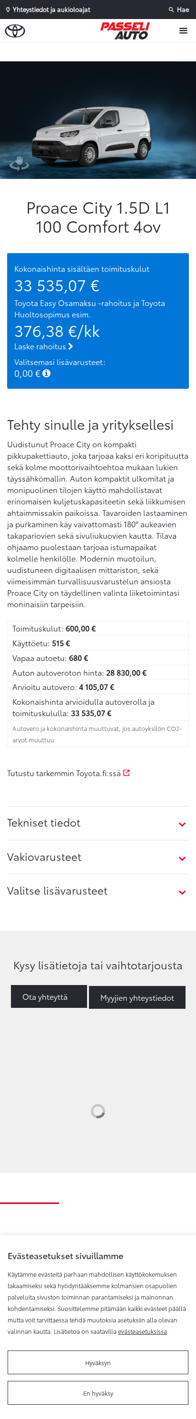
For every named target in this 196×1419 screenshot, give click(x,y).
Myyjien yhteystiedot (137, 997)
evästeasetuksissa (142, 1331)
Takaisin (100, 52)
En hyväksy (98, 1393)
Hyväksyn (98, 1362)
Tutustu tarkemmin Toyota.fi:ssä (65, 772)
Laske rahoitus (41, 345)
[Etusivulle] (127, 30)
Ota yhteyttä (45, 996)
